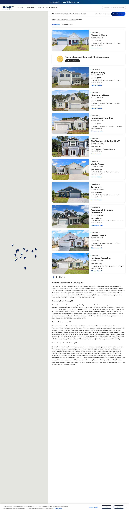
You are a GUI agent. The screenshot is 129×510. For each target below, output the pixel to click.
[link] (88, 59)
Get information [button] (118, 14)
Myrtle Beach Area (71, 19)
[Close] (126, 506)
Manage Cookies (93, 507)
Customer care (51, 7)
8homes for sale (96, 48)
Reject (106, 507)
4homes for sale (96, 85)
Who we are (20, 7)
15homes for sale (96, 248)
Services (41, 7)
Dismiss (119, 507)
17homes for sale (96, 271)
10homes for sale (97, 131)
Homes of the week (67, 24)
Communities (56, 24)
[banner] (64, 2)
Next (61, 277)
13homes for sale (96, 225)
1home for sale (96, 154)
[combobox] (114, 7)
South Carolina (61, 19)
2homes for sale (96, 177)
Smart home (31, 7)
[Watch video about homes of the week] (59, 58)
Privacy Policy (58, 508)
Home (53, 19)
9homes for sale (96, 200)
